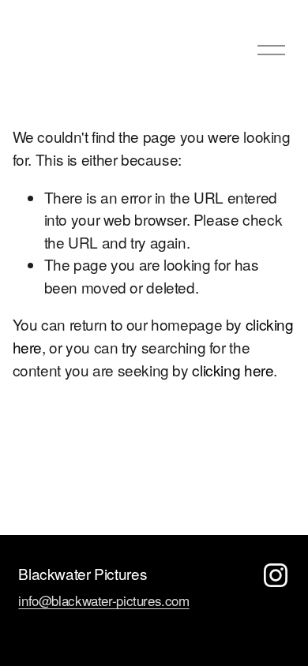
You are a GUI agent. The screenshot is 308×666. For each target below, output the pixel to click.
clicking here (232, 369)
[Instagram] (275, 575)
